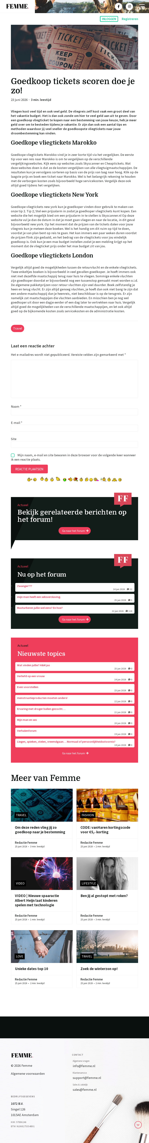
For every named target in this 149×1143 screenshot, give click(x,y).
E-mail (16, 422)
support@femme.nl (87, 1078)
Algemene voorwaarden (28, 1073)
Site (13, 439)
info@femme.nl (84, 1066)
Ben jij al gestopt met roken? (104, 895)
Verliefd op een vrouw (74, 677)
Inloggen (109, 19)
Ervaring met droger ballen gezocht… (74, 710)
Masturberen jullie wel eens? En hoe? (74, 609)
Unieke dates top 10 (31, 968)
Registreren (130, 19)
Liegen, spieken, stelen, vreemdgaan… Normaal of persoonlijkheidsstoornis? (74, 743)
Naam (16, 406)
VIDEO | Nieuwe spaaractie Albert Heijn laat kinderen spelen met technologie (37, 900)
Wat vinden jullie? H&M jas (74, 666)
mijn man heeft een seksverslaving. (74, 598)
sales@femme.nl (84, 1089)
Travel (17, 328)
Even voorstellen (74, 688)
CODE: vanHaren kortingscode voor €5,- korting (105, 830)
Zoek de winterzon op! (99, 968)
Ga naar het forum (73, 531)
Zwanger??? (74, 587)
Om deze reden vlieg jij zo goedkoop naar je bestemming (40, 830)
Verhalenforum (74, 732)
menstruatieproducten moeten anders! (74, 699)
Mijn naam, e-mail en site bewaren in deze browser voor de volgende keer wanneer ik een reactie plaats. (73, 457)
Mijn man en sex (74, 721)
